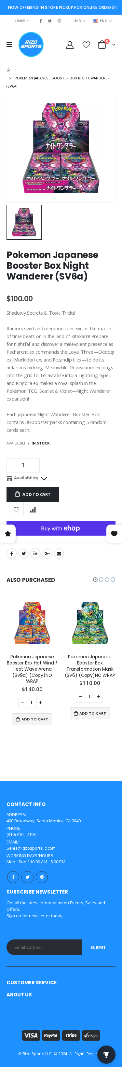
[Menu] (9, 44)
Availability (26, 478)
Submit (98, 947)
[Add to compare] (33, 509)
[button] (95, 579)
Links (20, 20)
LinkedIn (35, 553)
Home (9, 70)
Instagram (42, 877)
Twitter (23, 553)
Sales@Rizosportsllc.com (31, 848)
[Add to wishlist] (16, 509)
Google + (47, 553)
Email (59, 553)
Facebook (12, 553)
